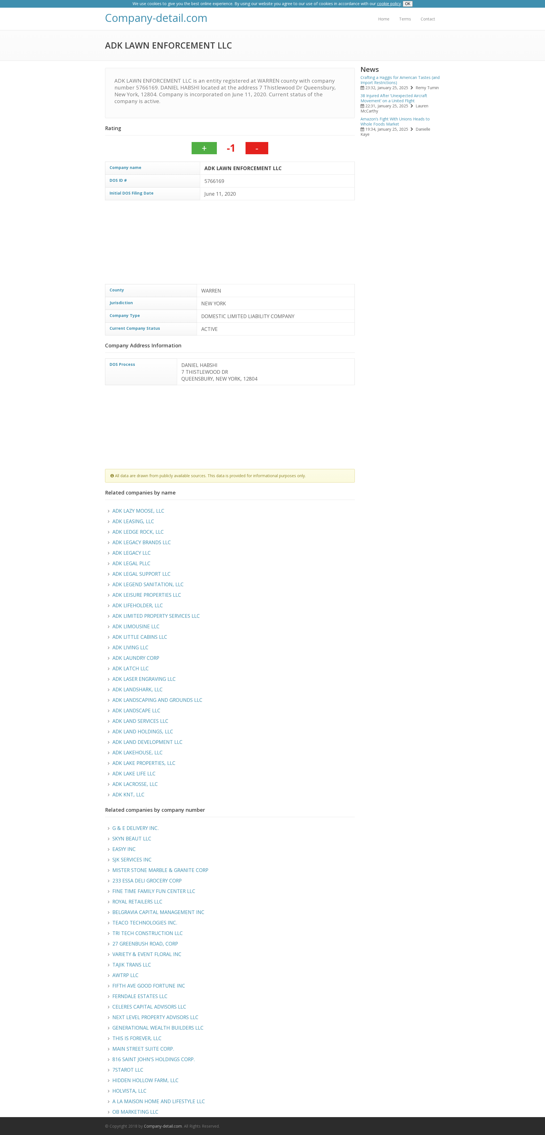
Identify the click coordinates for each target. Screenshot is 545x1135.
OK (407, 4)
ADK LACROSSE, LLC (135, 784)
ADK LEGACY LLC (131, 552)
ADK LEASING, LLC (133, 521)
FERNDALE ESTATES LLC (139, 996)
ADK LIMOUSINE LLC (136, 626)
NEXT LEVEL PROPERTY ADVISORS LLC (155, 1017)
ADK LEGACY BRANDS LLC (141, 542)
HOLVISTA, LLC (129, 1090)
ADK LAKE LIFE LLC (134, 773)
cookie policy (389, 3)
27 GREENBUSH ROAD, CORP (145, 943)
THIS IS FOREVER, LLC (137, 1038)
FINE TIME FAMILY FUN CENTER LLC (153, 891)
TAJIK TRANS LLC (131, 964)
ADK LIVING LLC (130, 647)
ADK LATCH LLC (130, 668)
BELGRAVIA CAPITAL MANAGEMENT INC (158, 912)
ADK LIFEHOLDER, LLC (137, 605)
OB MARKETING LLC (135, 1111)
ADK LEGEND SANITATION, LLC (148, 584)
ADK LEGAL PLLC (131, 563)
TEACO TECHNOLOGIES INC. (144, 922)
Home (383, 19)
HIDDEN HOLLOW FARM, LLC (145, 1080)
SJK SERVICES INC (132, 859)
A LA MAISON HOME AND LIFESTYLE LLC (158, 1101)
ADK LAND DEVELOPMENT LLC (147, 741)
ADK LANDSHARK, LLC (137, 689)
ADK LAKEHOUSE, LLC (137, 752)
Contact (428, 19)
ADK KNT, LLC (128, 794)
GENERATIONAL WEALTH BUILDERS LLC (158, 1027)
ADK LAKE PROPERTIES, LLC (143, 763)
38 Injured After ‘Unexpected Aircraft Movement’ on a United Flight (393, 98)
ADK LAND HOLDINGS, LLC (142, 731)
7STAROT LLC (127, 1069)
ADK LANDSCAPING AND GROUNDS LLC (157, 699)
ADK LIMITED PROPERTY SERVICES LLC (156, 615)
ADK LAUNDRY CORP (135, 657)
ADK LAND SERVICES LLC (140, 720)
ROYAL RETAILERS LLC (137, 901)
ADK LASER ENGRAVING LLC (144, 678)
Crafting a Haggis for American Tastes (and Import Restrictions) (400, 80)
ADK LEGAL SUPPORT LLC (141, 573)
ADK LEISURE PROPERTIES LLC (146, 594)
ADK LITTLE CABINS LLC (139, 636)
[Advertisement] (275, 244)
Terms (405, 19)
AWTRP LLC (125, 975)
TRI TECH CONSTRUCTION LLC (147, 933)
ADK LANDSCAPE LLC (136, 710)
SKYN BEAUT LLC (131, 838)
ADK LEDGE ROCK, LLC (138, 531)
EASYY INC (124, 849)
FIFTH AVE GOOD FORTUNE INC (148, 985)
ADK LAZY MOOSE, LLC (138, 510)
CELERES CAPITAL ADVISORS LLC (149, 1006)
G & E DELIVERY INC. (135, 828)
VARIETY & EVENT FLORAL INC (146, 954)
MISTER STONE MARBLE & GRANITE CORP (160, 870)
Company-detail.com (156, 18)
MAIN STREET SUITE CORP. (143, 1048)
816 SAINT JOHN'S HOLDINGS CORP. (153, 1059)
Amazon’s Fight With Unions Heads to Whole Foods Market (395, 121)
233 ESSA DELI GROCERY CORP (147, 880)
